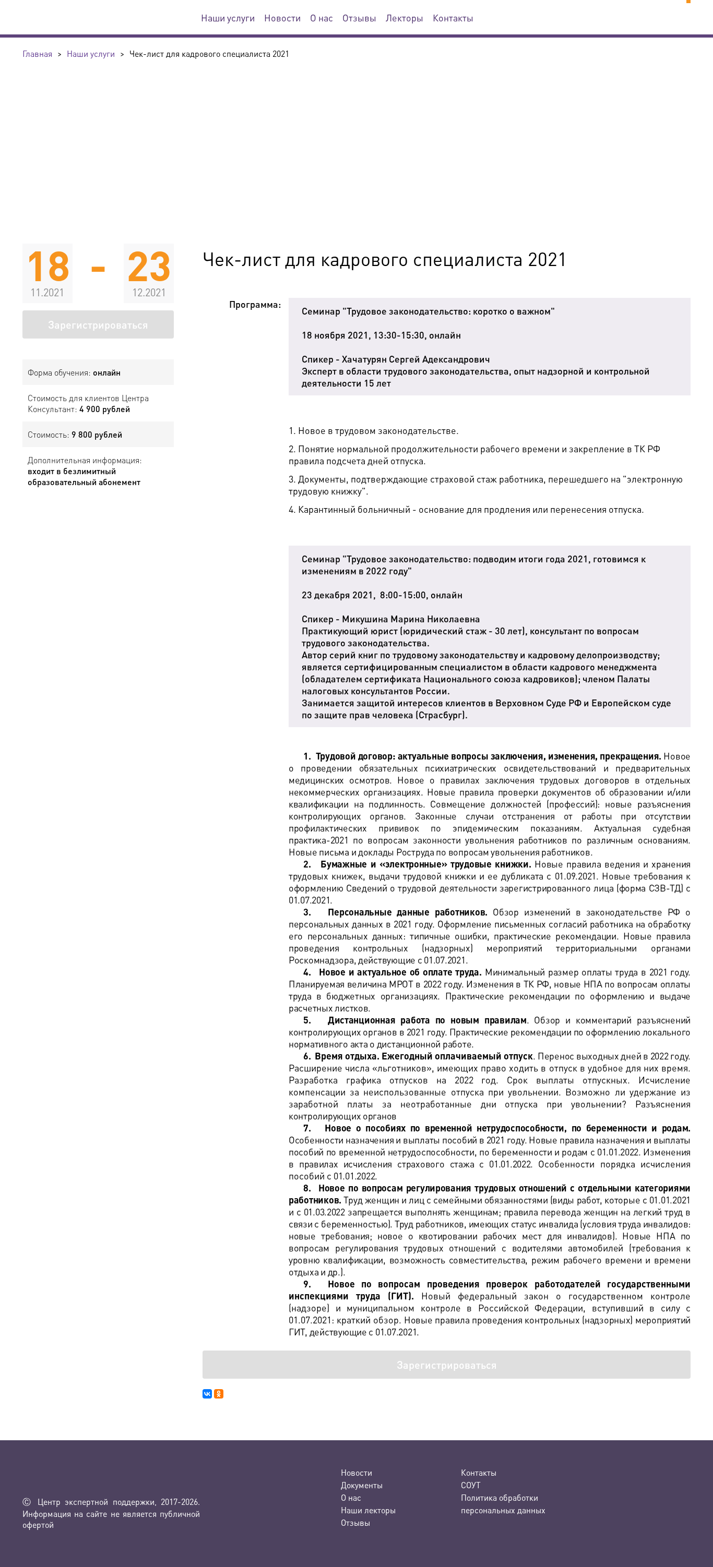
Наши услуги (228, 17)
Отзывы (359, 17)
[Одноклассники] (218, 1394)
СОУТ (471, 1484)
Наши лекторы (368, 1509)
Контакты (453, 17)
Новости (282, 17)
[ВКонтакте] (207, 1394)
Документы (362, 1484)
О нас (321, 17)
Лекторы (404, 17)
